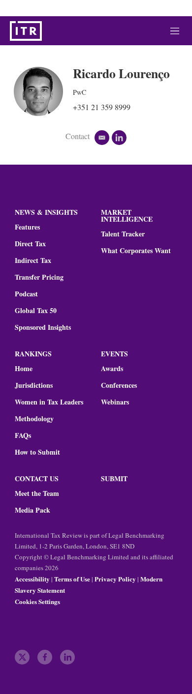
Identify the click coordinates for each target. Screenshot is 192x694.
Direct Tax (30, 243)
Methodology (34, 418)
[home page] (26, 31)
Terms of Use (72, 578)
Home (23, 368)
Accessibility (32, 578)
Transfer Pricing (39, 277)
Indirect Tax (33, 260)
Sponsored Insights (43, 327)
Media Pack (32, 510)
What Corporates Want (136, 250)
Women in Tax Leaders (49, 402)
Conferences (119, 385)
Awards (112, 368)
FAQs (23, 435)
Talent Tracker (123, 234)
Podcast (26, 293)
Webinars (115, 402)
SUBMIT (114, 478)
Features (27, 227)
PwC (79, 92)
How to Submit (37, 452)
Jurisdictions (34, 385)
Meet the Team (37, 493)
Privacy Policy (115, 578)
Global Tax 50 (36, 310)
